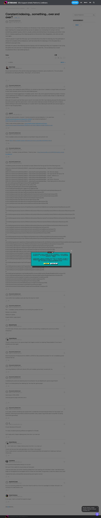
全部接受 (46, 263)
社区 (81, 2)
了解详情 (53, 256)
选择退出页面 (51, 260)
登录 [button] (90, 2)
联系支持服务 (75, 2)
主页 (10, 2)
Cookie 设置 (53, 263)
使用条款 (40, 259)
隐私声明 (36, 259)
